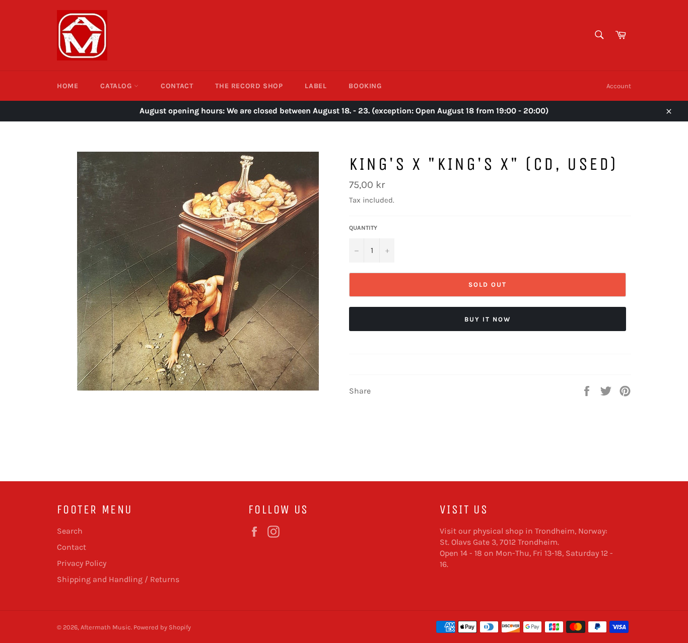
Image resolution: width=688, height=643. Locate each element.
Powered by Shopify (162, 627)
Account (618, 86)
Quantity (363, 227)
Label (315, 86)
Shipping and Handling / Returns (118, 579)
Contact (177, 86)
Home (67, 86)
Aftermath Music (106, 627)
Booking (365, 86)
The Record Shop (249, 86)
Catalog (117, 86)
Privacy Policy (81, 563)
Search (70, 531)
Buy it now (487, 319)
